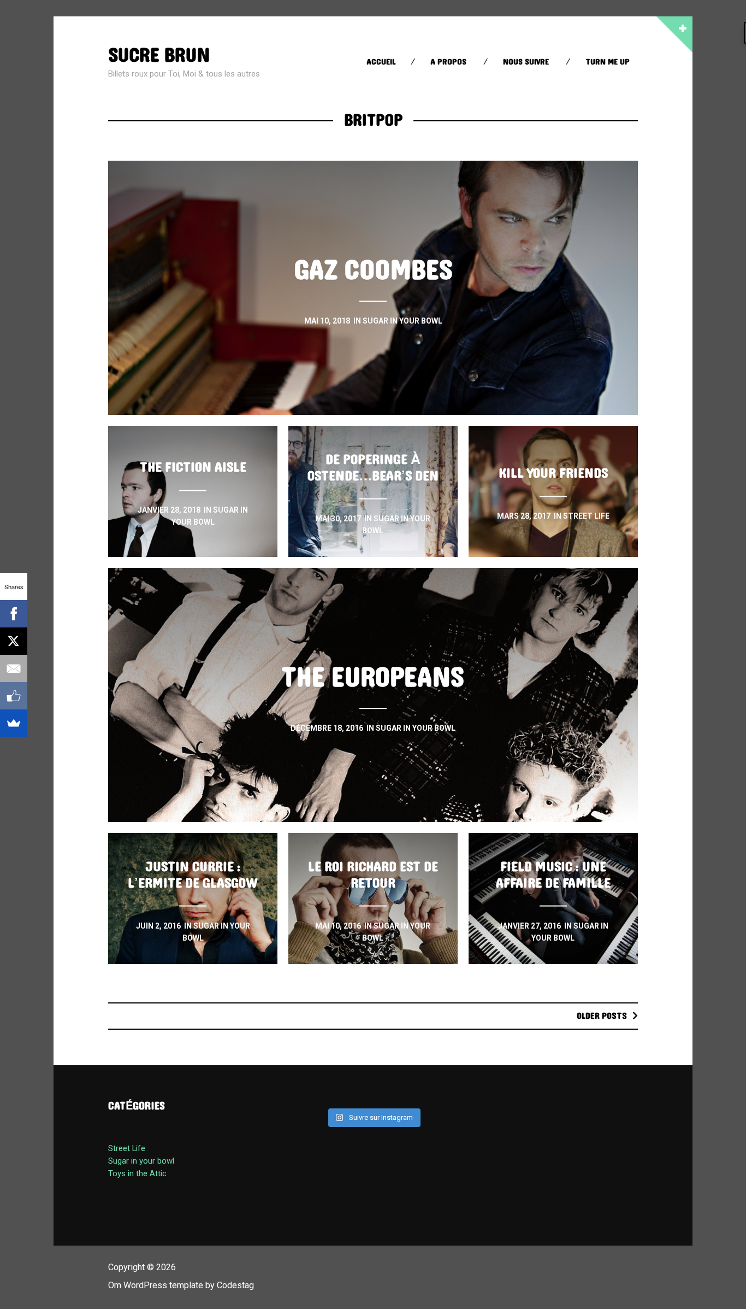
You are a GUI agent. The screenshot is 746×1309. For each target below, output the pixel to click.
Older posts (602, 1016)
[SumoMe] (13, 723)
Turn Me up (607, 62)
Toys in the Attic (137, 1173)
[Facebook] (13, 613)
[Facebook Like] (13, 695)
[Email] (13, 668)
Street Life (126, 1148)
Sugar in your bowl (141, 1161)
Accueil (381, 62)
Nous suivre (526, 62)
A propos (448, 62)
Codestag (235, 1285)
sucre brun (159, 55)
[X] (13, 641)
